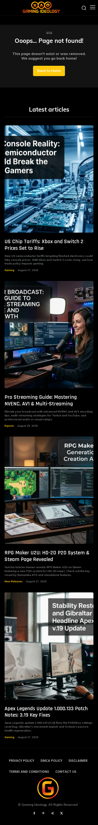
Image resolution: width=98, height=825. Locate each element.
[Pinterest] (43, 813)
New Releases (14, 581)
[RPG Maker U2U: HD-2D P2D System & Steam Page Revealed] (49, 490)
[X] (61, 813)
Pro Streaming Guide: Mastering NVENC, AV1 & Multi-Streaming (41, 400)
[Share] (52, 813)
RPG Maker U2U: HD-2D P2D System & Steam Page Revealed (47, 556)
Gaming (9, 270)
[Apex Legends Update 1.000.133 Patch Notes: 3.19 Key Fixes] (49, 646)
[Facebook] (34, 813)
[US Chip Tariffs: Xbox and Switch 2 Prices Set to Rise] (49, 179)
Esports (9, 425)
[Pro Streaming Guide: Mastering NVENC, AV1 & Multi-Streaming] (49, 334)
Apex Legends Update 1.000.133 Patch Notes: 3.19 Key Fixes (46, 712)
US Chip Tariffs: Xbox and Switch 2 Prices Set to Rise (44, 245)
